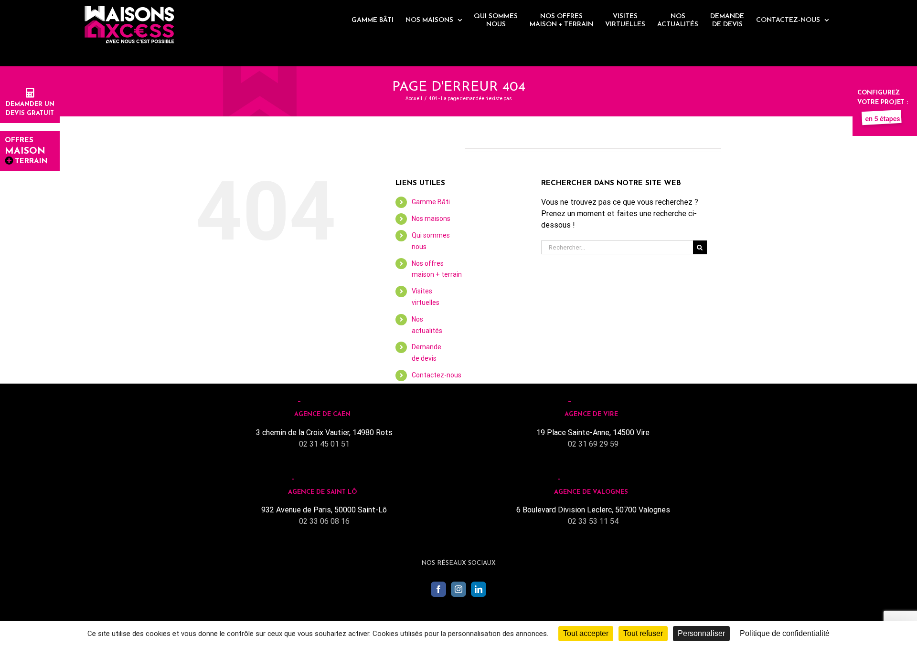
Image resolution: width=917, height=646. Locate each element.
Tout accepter (585, 633)
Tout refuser (643, 633)
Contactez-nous (436, 375)
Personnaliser (701, 633)
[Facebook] (438, 589)
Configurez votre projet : (882, 97)
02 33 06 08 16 (324, 521)
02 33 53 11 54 (593, 521)
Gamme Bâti (431, 202)
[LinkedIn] (478, 589)
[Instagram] (458, 589)
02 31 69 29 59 (593, 443)
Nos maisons (431, 218)
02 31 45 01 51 (324, 443)
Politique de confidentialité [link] (785, 633)
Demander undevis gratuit (30, 108)
